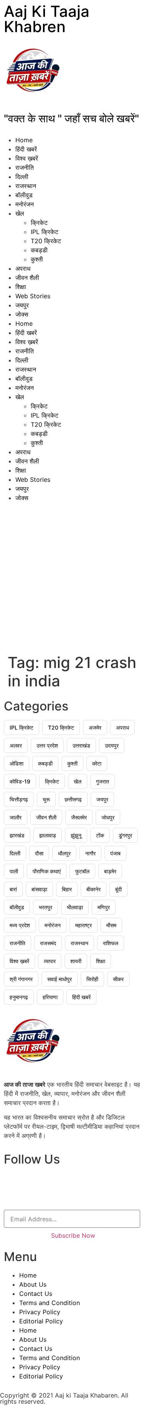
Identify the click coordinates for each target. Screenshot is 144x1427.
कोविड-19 (20, 781)
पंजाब (115, 853)
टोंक (100, 835)
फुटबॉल (82, 871)
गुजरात (102, 781)
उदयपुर (112, 745)
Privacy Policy (39, 1312)
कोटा (96, 763)
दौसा (39, 853)
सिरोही (92, 979)
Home (24, 140)
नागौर (90, 853)
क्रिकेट (39, 222)
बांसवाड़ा (39, 889)
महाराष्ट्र (83, 925)
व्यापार (50, 961)
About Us (32, 1284)
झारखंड (17, 835)
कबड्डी (39, 250)
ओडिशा (16, 763)
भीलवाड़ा (75, 907)
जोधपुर (107, 817)
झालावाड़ (47, 835)
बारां (13, 889)
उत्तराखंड (81, 745)
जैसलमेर (79, 817)
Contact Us (35, 1293)
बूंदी (118, 889)
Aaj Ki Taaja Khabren (46, 19)
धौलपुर (64, 853)
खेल (19, 213)
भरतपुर (45, 907)
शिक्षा (20, 287)
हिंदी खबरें (26, 149)
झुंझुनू (76, 835)
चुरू (46, 799)
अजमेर (95, 727)
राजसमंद (48, 943)
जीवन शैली (27, 277)
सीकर (118, 979)
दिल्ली (21, 176)
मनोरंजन (24, 204)
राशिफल (110, 943)
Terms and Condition (49, 1303)
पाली (14, 871)
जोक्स (21, 314)
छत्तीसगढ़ (73, 799)
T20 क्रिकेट (46, 241)
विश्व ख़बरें (26, 158)
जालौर (16, 817)
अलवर (16, 745)
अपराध (22, 268)
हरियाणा (50, 997)
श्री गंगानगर (21, 979)
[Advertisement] (72, 578)
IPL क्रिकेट (44, 232)
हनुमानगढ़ (19, 997)
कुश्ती (37, 259)
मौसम (111, 925)
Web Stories (32, 296)
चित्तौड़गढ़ (19, 799)
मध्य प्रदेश (20, 925)
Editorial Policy (41, 1321)
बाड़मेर (110, 871)
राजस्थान (25, 186)
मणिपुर (104, 907)
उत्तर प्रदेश (47, 745)
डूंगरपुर (125, 835)
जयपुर (22, 305)
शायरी (75, 961)
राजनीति (24, 167)
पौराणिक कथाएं (47, 871)
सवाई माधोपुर (59, 979)
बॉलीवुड (24, 195)
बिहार (67, 889)
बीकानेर (93, 889)
